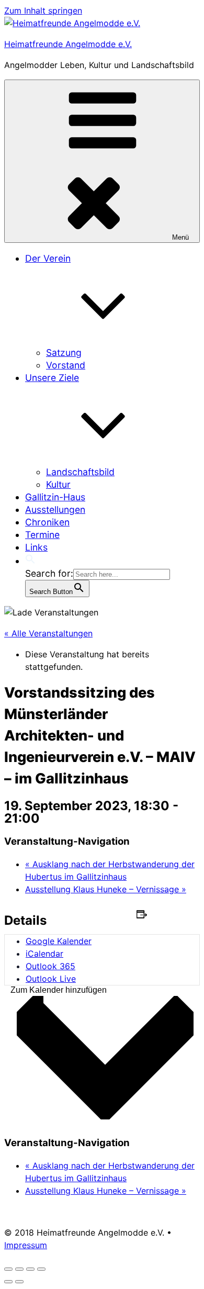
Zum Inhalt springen (43, 10)
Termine (42, 534)
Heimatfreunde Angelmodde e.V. (68, 44)
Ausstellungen (55, 509)
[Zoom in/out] (41, 1269)
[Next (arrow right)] (19, 1281)
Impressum (25, 1245)
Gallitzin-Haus (55, 496)
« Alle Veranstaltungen (48, 633)
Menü (180, 237)
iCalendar (44, 953)
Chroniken (47, 522)
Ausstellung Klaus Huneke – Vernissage (105, 889)
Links (36, 547)
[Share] (19, 1269)
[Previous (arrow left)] (8, 1281)
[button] (30, 560)
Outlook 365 (50, 966)
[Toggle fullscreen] (30, 1269)
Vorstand (65, 365)
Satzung (64, 352)
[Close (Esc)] (8, 1269)
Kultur (58, 484)
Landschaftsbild (80, 471)
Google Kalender (59, 941)
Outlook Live (51, 978)
